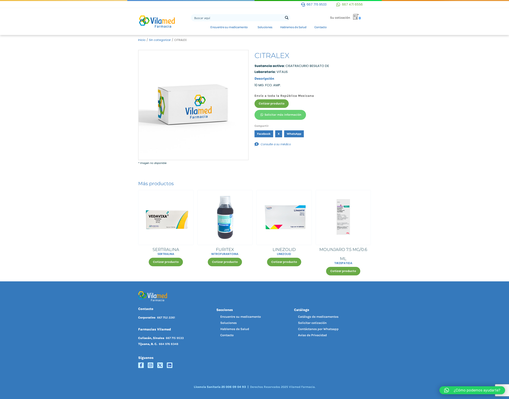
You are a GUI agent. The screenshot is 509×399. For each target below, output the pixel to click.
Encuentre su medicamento (229, 27)
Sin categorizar (160, 40)
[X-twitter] (160, 365)
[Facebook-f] (141, 365)
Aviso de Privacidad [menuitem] (312, 335)
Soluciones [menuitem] (228, 323)
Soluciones (264, 27)
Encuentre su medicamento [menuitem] (240, 317)
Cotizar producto (272, 104)
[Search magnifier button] (286, 17)
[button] (263, 133)
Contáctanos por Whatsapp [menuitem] (318, 329)
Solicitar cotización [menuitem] (312, 323)
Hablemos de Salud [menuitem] (234, 329)
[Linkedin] (169, 365)
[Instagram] (150, 365)
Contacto (320, 27)
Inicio (142, 40)
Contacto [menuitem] (227, 335)
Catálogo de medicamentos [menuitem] (318, 317)
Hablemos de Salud (293, 27)
